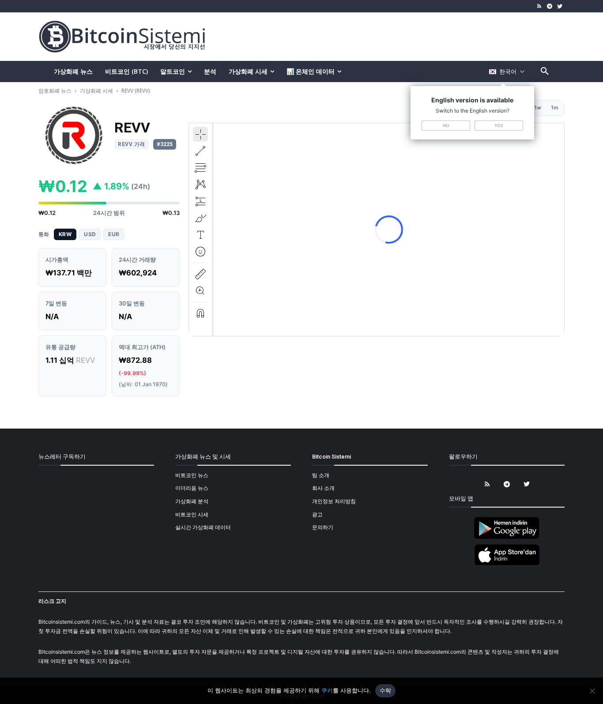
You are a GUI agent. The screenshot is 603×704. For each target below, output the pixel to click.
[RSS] (540, 6)
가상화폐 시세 (96, 90)
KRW (65, 234)
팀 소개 (320, 475)
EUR (113, 234)
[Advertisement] (404, 36)
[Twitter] (559, 6)
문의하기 (322, 527)
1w (537, 107)
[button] (544, 71)
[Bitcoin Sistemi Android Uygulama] (506, 537)
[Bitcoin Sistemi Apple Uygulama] (506, 564)
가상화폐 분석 (191, 501)
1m (554, 107)
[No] (592, 690)
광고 (317, 514)
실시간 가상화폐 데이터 (203, 527)
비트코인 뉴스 (191, 475)
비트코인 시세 (191, 514)
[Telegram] (549, 6)
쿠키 (327, 690)
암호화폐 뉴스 (55, 90)
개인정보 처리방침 (334, 501)
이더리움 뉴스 (191, 488)
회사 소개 (323, 488)
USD (90, 234)
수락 (386, 690)
